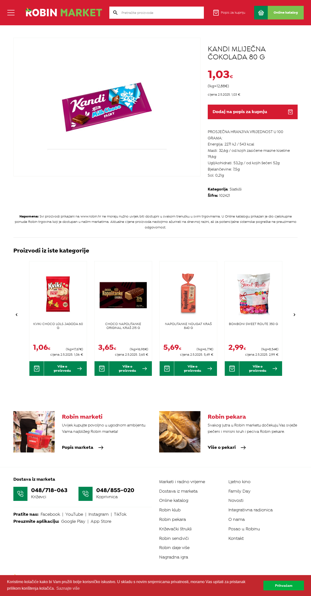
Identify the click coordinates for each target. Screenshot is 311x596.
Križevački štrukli (175, 528)
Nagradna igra (173, 557)
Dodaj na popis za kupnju (240, 112)
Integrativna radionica (250, 509)
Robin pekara (172, 519)
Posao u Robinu (244, 528)
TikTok (120, 514)
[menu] (11, 12)
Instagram (98, 514)
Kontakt (236, 538)
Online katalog (173, 500)
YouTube (74, 514)
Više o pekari (222, 447)
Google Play (73, 521)
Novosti (235, 500)
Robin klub (170, 509)
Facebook (50, 514)
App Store (101, 521)
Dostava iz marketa (178, 491)
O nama (236, 519)
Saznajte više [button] (68, 588)
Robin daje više (174, 547)
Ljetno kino (239, 481)
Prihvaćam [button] (283, 585)
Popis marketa (77, 447)
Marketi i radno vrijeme (182, 481)
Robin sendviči (174, 538)
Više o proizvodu (62, 368)
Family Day (239, 491)
